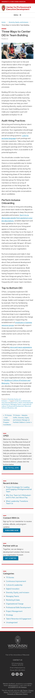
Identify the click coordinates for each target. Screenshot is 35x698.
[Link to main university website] (17, 649)
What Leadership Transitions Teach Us (17, 502)
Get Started (10, 558)
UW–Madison (13, 2)
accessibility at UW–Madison (17, 687)
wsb (15, 408)
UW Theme (23, 690)
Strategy (9, 615)
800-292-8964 (20, 670)
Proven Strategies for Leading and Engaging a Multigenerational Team (19, 489)
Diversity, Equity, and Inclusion (17, 592)
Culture (20, 403)
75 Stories (10, 577)
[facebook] (13, 674)
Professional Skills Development (18, 607)
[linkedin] (21, 674)
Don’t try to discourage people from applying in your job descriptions (17, 218)
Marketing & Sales (13, 600)
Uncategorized (11, 622)
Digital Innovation (12, 589)
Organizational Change (14, 604)
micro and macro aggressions (21, 347)
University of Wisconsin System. (17, 694)
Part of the (17, 655)
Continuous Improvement (16, 581)
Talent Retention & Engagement (18, 619)
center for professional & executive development (16, 402)
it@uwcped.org (13, 685)
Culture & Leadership (14, 585)
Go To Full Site (12, 468)
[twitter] (17, 674)
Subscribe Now (11, 530)
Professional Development (15, 406)
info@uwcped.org (19, 668)
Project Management (14, 611)
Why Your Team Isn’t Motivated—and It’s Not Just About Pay (18, 496)
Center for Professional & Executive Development (18, 8)
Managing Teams (15, 404)
